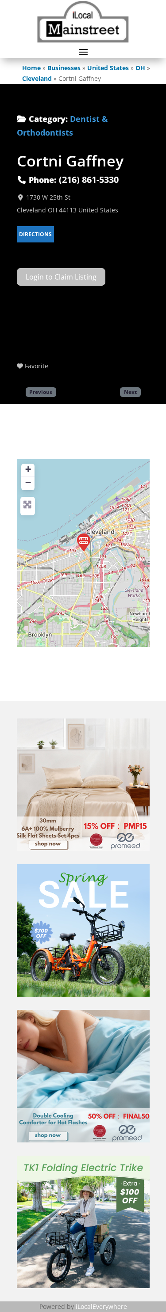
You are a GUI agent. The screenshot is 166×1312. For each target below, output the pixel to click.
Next (130, 391)
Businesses (64, 68)
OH (140, 68)
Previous (40, 391)
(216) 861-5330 (89, 179)
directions (35, 234)
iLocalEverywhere (101, 1306)
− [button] (28, 482)
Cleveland (37, 78)
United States (108, 68)
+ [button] (28, 469)
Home (31, 68)
